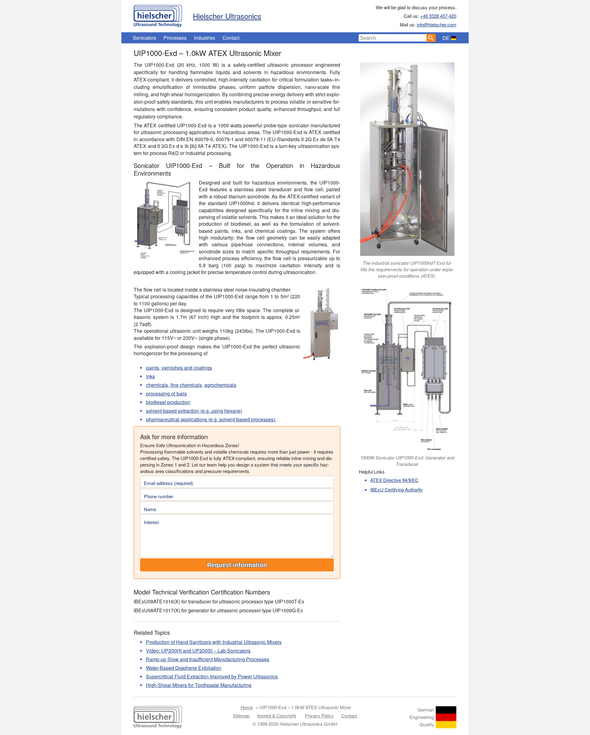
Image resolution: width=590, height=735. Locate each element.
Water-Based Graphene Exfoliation (183, 667)
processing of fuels (166, 393)
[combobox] (393, 38)
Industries (204, 37)
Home (247, 707)
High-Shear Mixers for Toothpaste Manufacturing (198, 685)
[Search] (431, 38)
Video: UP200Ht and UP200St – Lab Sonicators (198, 650)
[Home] (158, 14)
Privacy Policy (319, 715)
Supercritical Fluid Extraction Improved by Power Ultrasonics (212, 676)
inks (150, 376)
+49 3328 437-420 (438, 16)
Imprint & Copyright (276, 715)
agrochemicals (220, 384)
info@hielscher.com (436, 24)
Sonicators (144, 37)
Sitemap (241, 715)
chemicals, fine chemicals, (174, 384)
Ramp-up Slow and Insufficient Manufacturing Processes (207, 659)
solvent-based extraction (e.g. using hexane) (194, 410)
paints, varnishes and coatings (179, 367)
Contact (230, 37)
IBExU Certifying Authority (396, 489)
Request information (237, 565)
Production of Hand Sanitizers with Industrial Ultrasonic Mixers (213, 642)
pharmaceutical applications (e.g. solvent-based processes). (211, 419)
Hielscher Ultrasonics (227, 15)
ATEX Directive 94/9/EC (394, 480)
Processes (175, 37)
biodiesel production (168, 402)
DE (446, 38)
